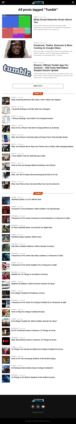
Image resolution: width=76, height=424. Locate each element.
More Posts (38, 86)
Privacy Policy (38, 412)
